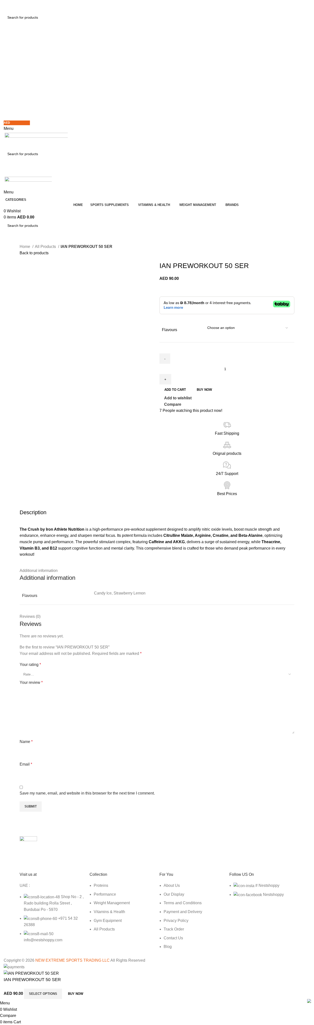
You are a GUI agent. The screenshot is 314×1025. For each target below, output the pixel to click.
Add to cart (175, 389)
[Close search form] (6, 6)
